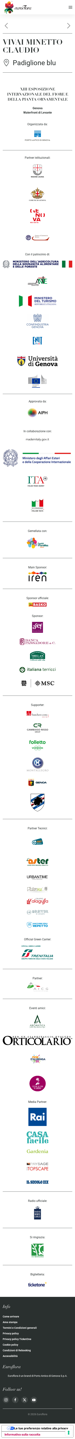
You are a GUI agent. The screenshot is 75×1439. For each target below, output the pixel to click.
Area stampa (10, 1322)
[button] (70, 7)
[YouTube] (34, 1400)
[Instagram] (6, 1400)
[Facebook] (15, 1400)
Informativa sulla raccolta (22, 1434)
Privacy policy (11, 1333)
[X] (24, 1400)
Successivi (68, 26)
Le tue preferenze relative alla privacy (41, 1428)
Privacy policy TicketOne (17, 1339)
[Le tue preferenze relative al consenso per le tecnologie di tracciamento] (68, 1432)
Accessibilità (10, 1356)
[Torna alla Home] (17, 7)
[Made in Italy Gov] (37, 439)
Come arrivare (11, 1316)
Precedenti (6, 26)
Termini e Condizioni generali (20, 1327)
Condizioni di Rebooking (17, 1350)
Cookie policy (10, 1344)
